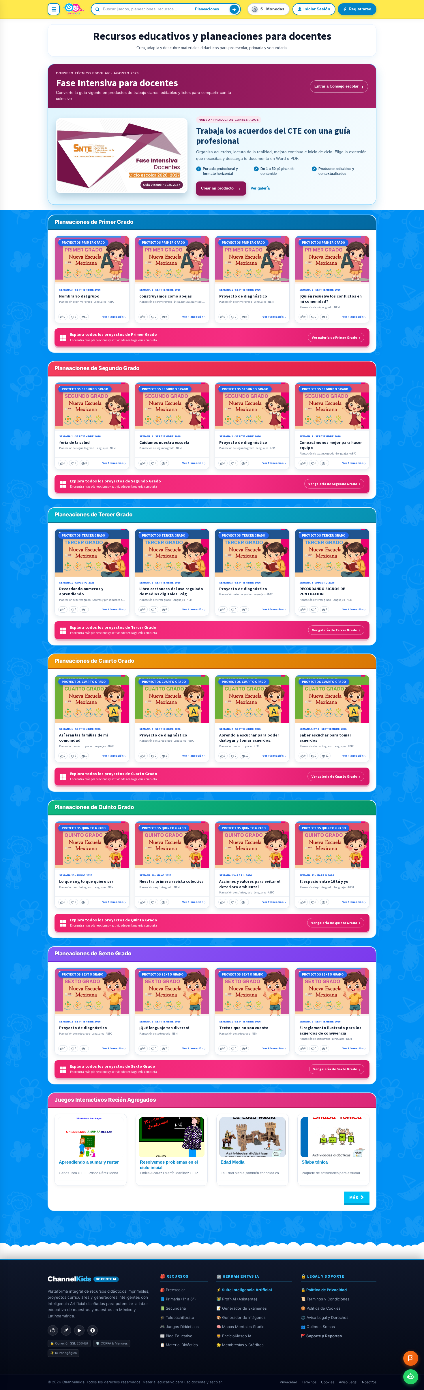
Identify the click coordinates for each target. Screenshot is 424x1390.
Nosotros (369, 1382)
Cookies (327, 1382)
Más (354, 1197)
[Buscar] (234, 9)
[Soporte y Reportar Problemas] (410, 1358)
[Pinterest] (66, 1330)
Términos (309, 1382)
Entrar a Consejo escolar (338, 86)
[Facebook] (53, 1330)
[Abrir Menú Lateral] (54, 9)
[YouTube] (79, 1330)
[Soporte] (92, 1330)
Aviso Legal (348, 1382)
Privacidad (288, 1382)
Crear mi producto (221, 188)
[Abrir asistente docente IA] (410, 1376)
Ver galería (260, 188)
